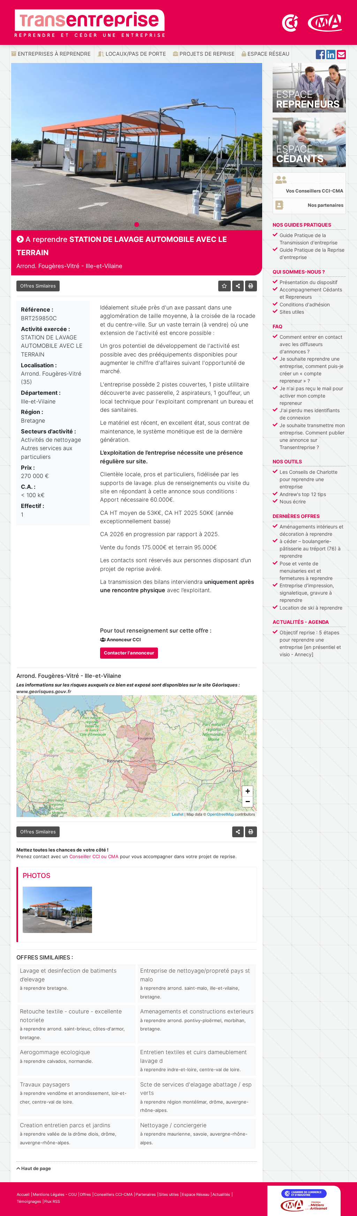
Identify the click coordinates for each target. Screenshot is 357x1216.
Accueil (23, 1194)
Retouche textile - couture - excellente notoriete (72, 1024)
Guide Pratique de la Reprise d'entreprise (312, 253)
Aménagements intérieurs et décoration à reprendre (311, 530)
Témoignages (29, 1201)
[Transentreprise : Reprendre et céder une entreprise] (90, 22)
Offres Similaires (38, 286)
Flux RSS (52, 1201)
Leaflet (177, 814)
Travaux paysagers (73, 1093)
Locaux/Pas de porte (135, 53)
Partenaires (146, 1194)
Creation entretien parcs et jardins (68, 1133)
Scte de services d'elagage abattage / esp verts (196, 1097)
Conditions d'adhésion (305, 304)
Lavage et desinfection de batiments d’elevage (68, 979)
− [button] (247, 801)
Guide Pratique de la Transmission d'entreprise (308, 238)
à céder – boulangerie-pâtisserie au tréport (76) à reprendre (310, 548)
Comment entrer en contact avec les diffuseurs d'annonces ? (311, 344)
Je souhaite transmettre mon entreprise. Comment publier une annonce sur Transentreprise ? (312, 436)
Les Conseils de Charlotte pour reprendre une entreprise (308, 479)
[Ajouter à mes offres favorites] (224, 286)
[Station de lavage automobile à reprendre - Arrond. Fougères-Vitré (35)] (57, 910)
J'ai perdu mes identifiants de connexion (310, 414)
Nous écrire (293, 501)
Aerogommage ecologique (56, 1056)
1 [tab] (136, 224)
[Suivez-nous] (320, 56)
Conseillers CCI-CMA (113, 1194)
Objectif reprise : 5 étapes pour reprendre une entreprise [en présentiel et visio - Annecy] (310, 643)
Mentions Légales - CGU (55, 1194)
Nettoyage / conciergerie (194, 1133)
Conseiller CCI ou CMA (94, 856)
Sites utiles (292, 312)
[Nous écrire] (341, 56)
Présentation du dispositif (308, 282)
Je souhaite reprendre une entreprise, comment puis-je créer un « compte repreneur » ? (311, 370)
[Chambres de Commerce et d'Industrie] (290, 22)
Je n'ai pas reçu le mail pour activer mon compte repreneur (311, 395)
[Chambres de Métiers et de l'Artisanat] (325, 22)
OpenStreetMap (220, 814)
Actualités (221, 1194)
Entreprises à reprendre (53, 53)
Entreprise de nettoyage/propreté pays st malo (195, 983)
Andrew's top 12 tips (303, 494)
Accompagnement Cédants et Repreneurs (311, 293)
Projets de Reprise (206, 53)
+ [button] (247, 791)
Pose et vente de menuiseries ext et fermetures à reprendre (306, 570)
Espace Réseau (267, 53)
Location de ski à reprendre (311, 608)
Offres (85, 1194)
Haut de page (35, 1168)
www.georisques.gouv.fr (43, 691)
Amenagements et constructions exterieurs (196, 1019)
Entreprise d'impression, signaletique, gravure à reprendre (307, 592)
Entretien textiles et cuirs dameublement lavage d (193, 1060)
